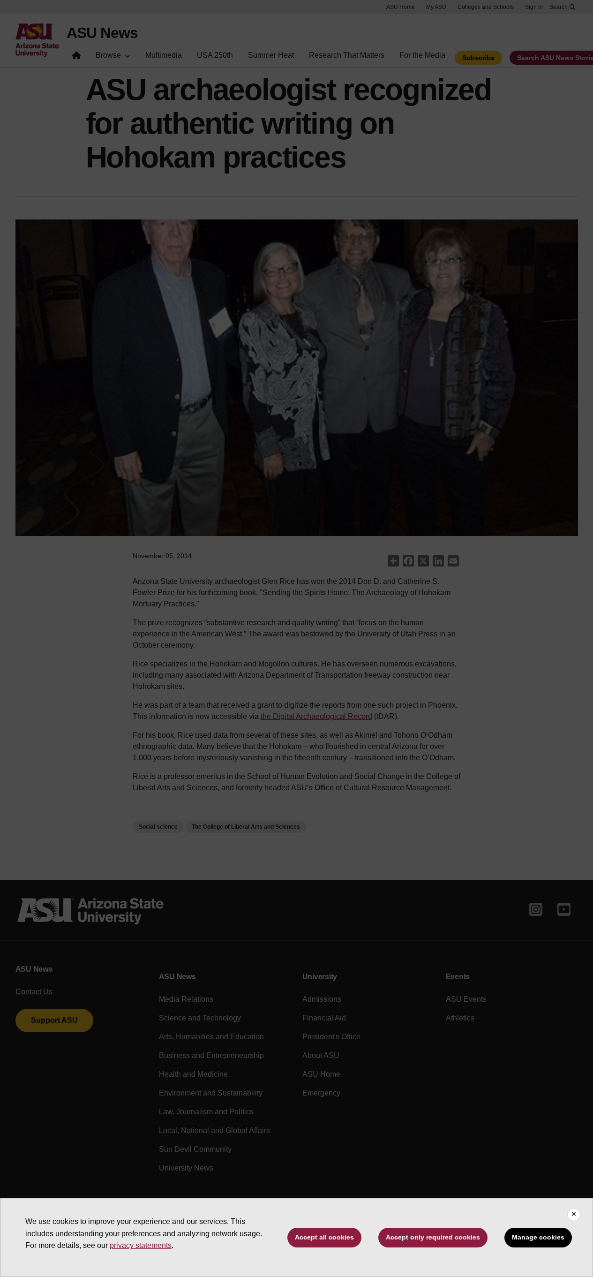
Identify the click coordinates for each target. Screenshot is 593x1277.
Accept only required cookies (433, 1237)
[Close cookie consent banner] (573, 1214)
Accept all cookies (324, 1237)
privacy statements (141, 1245)
